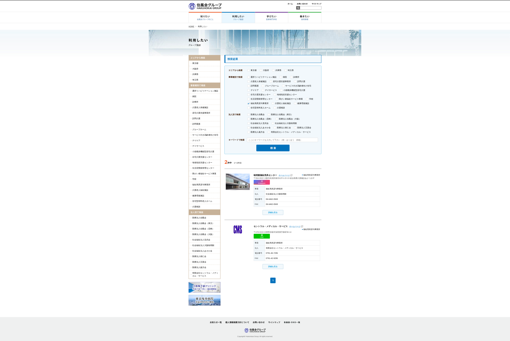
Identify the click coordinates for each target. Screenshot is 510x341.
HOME (191, 26)
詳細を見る (273, 212)
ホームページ (284, 175)
